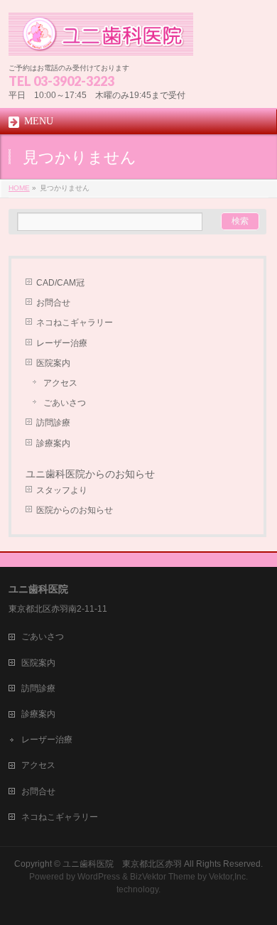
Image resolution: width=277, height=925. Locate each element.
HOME (19, 188)
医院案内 (53, 363)
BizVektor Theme (162, 877)
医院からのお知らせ (74, 510)
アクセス (60, 383)
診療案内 (53, 443)
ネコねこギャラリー (74, 323)
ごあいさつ (64, 403)
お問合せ (53, 303)
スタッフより (61, 490)
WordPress (98, 877)
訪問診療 (53, 423)
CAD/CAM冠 (60, 283)
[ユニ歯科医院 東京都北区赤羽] (101, 39)
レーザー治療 (61, 343)
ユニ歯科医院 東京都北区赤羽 (122, 864)
